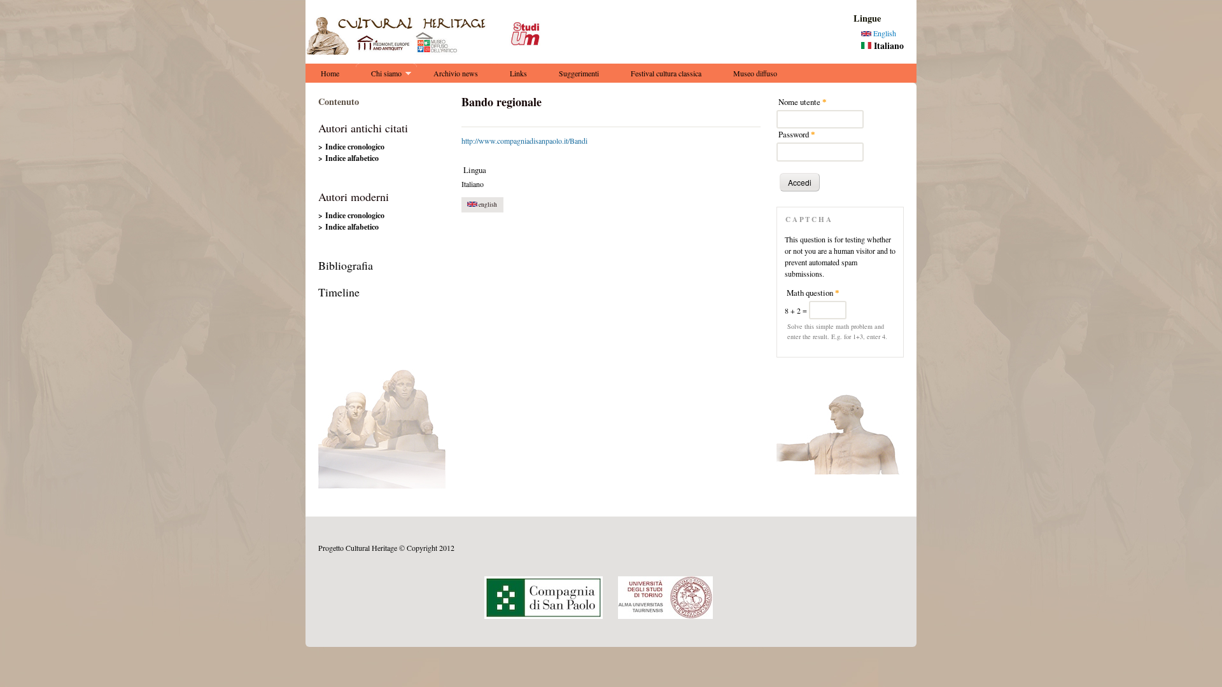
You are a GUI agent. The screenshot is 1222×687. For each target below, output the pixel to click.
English (883, 33)
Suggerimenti (579, 73)
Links (518, 73)
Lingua (474, 170)
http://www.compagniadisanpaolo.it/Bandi (524, 140)
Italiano (887, 45)
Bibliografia (345, 265)
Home (330, 73)
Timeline (339, 292)
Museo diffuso (755, 73)
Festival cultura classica (666, 73)
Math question (813, 292)
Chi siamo (379, 75)
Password (796, 134)
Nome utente (802, 102)
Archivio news (455, 73)
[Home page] (428, 51)
